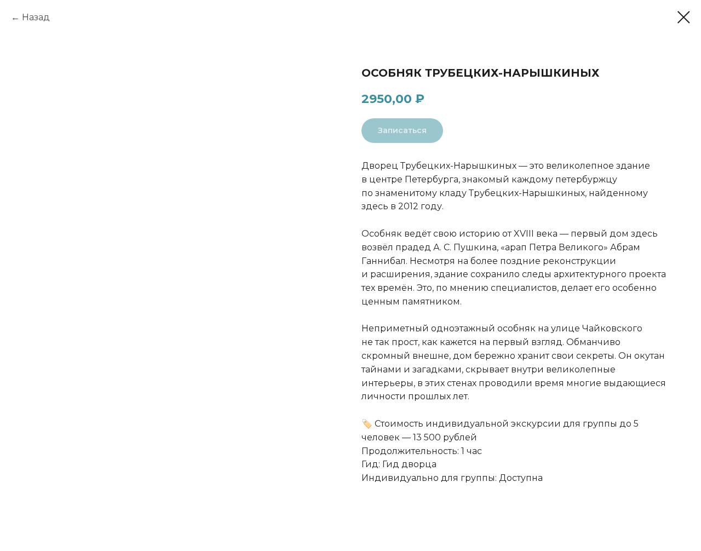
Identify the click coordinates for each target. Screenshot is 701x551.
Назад (36, 17)
